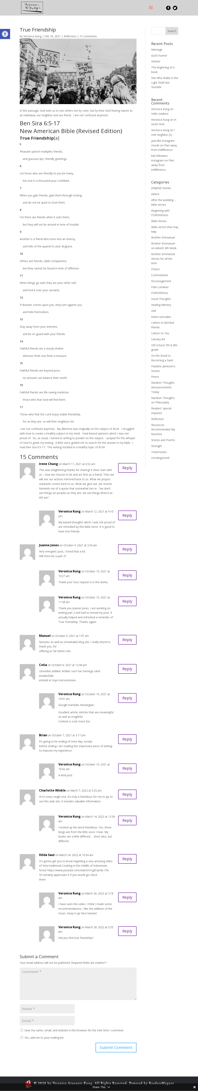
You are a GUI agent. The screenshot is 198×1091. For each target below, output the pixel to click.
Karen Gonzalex (161, 317)
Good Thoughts (161, 299)
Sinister (155, 61)
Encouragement (161, 281)
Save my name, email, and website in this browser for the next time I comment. (74, 1030)
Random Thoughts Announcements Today (163, 387)
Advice (155, 194)
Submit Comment (116, 1047)
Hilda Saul (47, 855)
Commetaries (159, 275)
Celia (43, 665)
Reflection (70, 36)
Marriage (156, 49)
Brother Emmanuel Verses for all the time (163, 258)
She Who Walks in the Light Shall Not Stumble (164, 82)
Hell (153, 311)
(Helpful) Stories (161, 188)
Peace (155, 376)
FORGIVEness (159, 293)
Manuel (45, 636)
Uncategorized (160, 458)
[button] (5, 34)
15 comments (88, 36)
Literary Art (158, 339)
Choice (155, 269)
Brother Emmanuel (163, 237)
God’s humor (159, 55)
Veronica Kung (32, 36)
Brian (43, 735)
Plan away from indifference (162, 165)
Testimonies (159, 452)
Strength (156, 446)
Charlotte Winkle (52, 790)
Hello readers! (159, 113)
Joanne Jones (49, 545)
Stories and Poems (163, 440)
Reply (127, 467)
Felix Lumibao (160, 287)
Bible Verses (158, 221)
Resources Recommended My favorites (163, 429)
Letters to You (160, 333)
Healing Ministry (161, 305)
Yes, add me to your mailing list (44, 1037)
